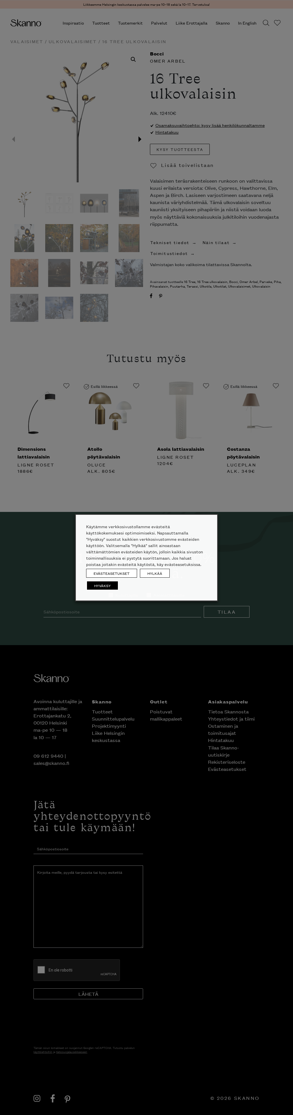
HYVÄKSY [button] (102, 585)
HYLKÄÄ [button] (154, 573)
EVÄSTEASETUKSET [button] (112, 573)
